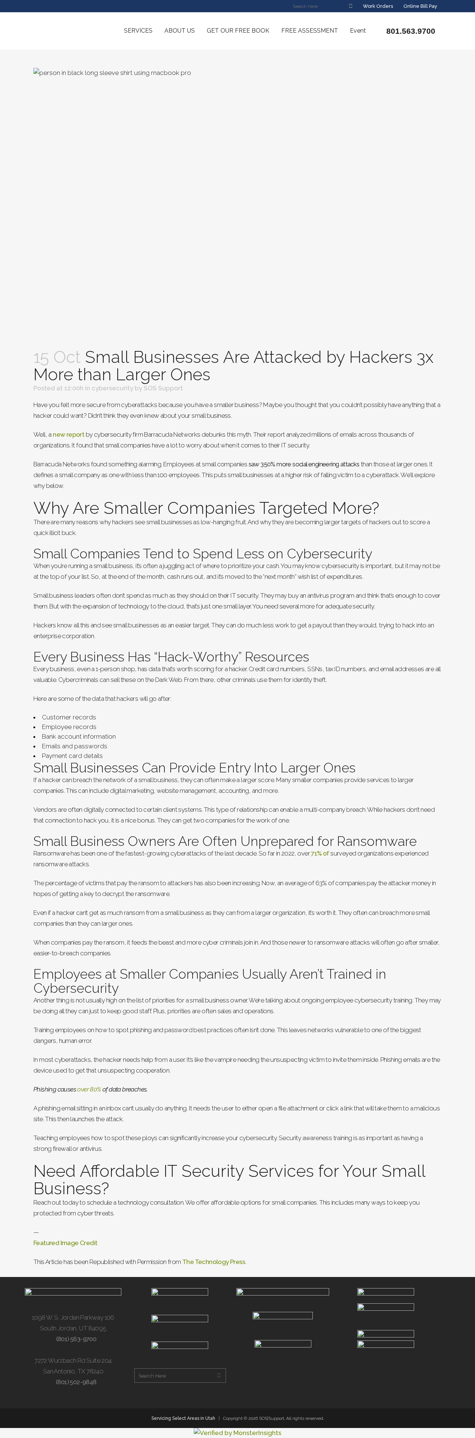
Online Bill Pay (419, 6)
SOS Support (163, 388)
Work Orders (377, 6)
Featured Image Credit (65, 1243)
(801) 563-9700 (75, 1339)
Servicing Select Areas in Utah (183, 1418)
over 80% (89, 1089)
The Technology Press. (214, 1261)
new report (68, 434)
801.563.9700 (409, 31)
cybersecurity (112, 388)
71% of (320, 853)
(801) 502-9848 (75, 1382)
